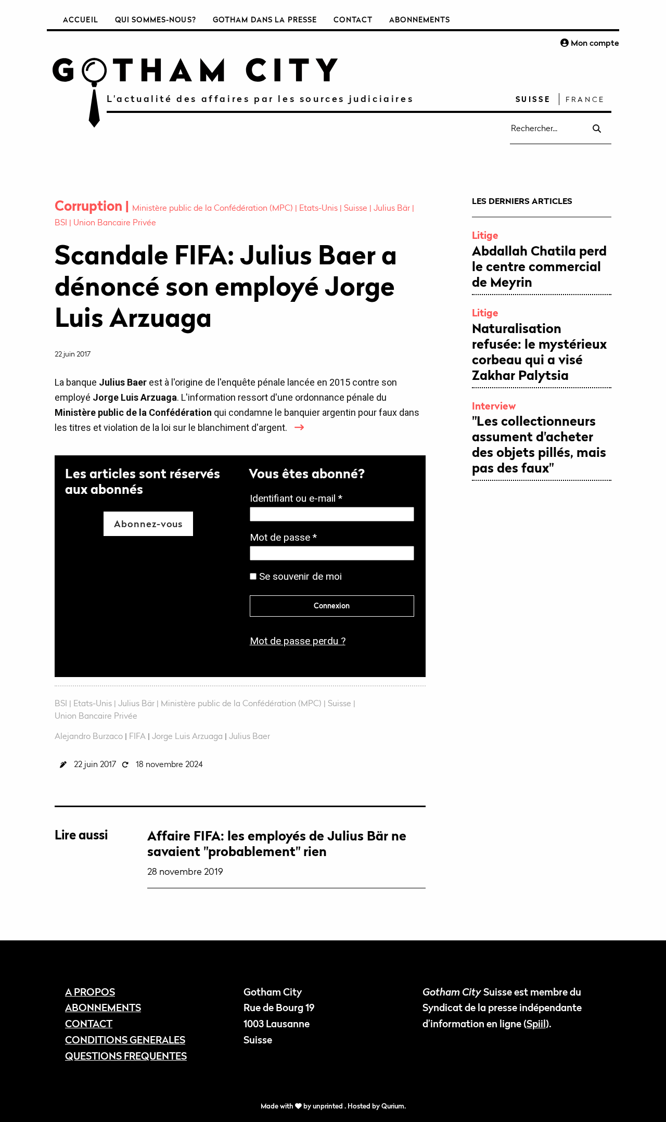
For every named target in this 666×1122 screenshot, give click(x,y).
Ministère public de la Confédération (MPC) (213, 207)
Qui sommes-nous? (155, 19)
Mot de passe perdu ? (297, 641)
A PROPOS (90, 992)
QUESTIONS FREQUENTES (126, 1056)
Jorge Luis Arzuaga (187, 736)
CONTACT (88, 1023)
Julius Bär (393, 207)
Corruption (90, 206)
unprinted (328, 1106)
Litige (485, 235)
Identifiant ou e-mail (299, 499)
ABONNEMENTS (103, 1007)
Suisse (533, 99)
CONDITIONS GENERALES (125, 1040)
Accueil (80, 19)
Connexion (332, 605)
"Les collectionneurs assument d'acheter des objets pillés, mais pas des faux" (539, 444)
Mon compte (594, 42)
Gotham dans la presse (265, 19)
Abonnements (419, 19)
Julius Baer (249, 736)
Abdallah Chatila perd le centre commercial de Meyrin (539, 266)
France (585, 99)
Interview (494, 406)
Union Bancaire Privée (114, 222)
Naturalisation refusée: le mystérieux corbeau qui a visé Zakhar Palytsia (539, 352)
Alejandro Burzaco (89, 736)
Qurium (392, 1106)
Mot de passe (286, 538)
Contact (353, 19)
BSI (62, 222)
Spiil (536, 1023)
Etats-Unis (319, 207)
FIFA (137, 736)
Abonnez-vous (148, 523)
